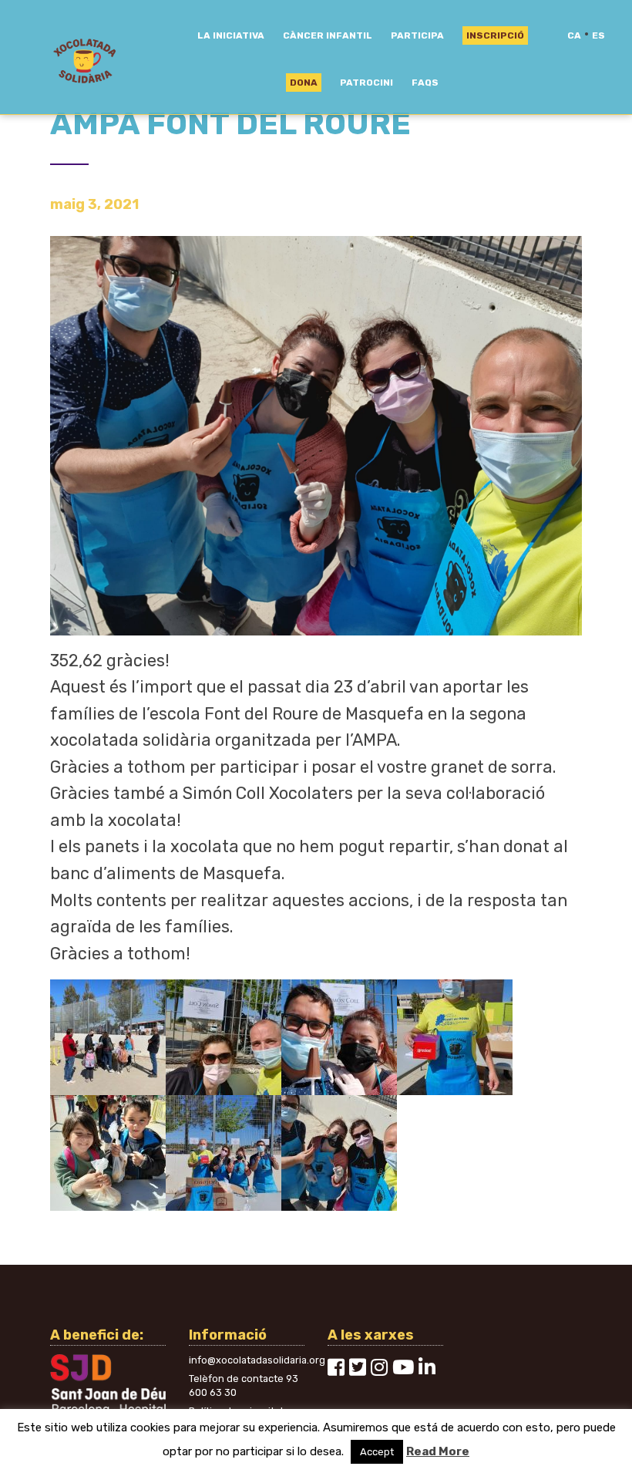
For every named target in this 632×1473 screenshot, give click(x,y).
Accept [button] (377, 1452)
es (598, 35)
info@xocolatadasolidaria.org (257, 1360)
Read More (437, 1451)
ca (574, 35)
